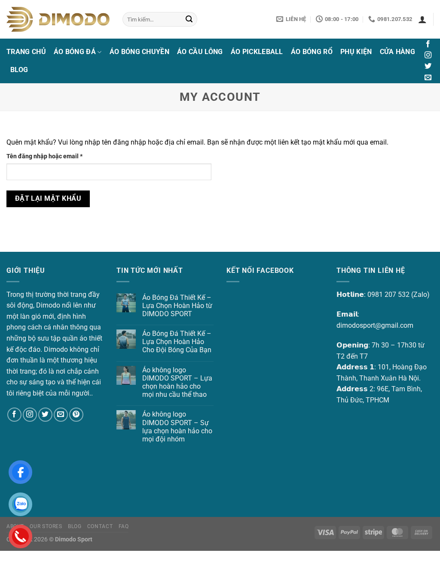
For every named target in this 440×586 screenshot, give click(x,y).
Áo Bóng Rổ (312, 52)
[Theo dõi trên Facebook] (428, 44)
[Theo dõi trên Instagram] (428, 55)
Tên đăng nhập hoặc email (50, 156)
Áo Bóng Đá (75, 52)
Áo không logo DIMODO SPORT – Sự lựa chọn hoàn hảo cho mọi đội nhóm (177, 426)
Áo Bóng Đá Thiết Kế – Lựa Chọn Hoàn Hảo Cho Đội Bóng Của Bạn (176, 341)
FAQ (124, 526)
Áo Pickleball (257, 52)
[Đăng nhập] (422, 19)
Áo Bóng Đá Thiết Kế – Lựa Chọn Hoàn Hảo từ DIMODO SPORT (177, 305)
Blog (19, 70)
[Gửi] (189, 19)
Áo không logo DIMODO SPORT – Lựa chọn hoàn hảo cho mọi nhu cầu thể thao (177, 382)
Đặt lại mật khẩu (48, 198)
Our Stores (46, 526)
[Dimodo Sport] (58, 19)
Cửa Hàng (398, 52)
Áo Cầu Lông (200, 52)
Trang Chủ (26, 52)
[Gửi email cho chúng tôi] (428, 78)
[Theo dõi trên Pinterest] (76, 415)
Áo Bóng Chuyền (139, 52)
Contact (100, 526)
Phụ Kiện (356, 52)
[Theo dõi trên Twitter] (428, 66)
